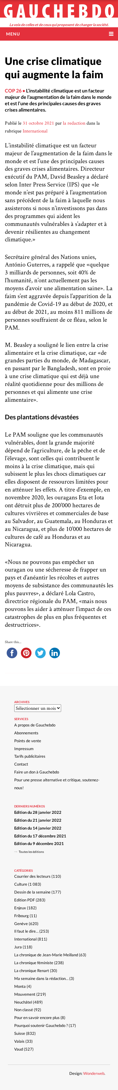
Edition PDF (24, 899)
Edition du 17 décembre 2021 (40, 835)
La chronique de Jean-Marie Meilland (46, 954)
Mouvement (24, 994)
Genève (21, 923)
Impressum (24, 748)
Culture (20, 884)
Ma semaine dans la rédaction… (41, 978)
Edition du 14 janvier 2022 (37, 828)
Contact (21, 764)
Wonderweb (93, 1073)
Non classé (23, 1009)
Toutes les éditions (31, 852)
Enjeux (20, 907)
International (35, 131)
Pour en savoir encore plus (37, 1017)
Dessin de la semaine (32, 892)
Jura (18, 946)
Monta (20, 986)
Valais (19, 1041)
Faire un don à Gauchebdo (36, 772)
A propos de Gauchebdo (34, 725)
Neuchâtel (23, 1002)
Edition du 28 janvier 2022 (37, 812)
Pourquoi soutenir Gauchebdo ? (41, 1025)
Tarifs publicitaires (29, 756)
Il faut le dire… (26, 931)
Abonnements (26, 732)
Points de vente (27, 740)
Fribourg (21, 915)
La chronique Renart (31, 970)
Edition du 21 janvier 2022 (37, 820)
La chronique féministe (33, 962)
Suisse (19, 1033)
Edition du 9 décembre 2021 (39, 843)
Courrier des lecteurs (32, 876)
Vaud (18, 1049)
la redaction (74, 123)
